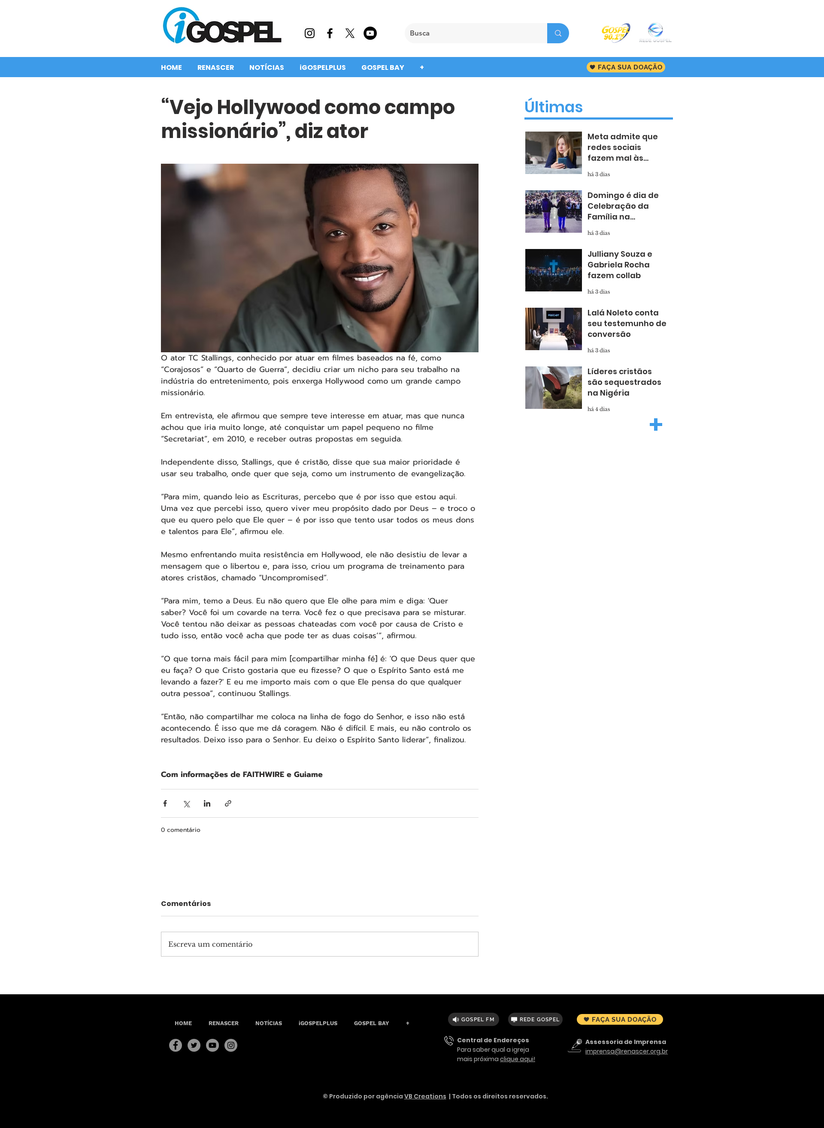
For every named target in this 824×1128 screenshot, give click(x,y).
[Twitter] (194, 1045)
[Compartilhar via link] (228, 803)
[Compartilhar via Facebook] (165, 803)
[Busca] (558, 33)
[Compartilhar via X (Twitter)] (186, 803)
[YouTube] (212, 1045)
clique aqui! (517, 1059)
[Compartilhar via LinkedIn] (207, 803)
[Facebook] (175, 1045)
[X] (350, 33)
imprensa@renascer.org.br (626, 1051)
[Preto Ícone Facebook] (329, 33)
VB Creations (425, 1096)
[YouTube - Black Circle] (370, 33)
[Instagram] (230, 1045)
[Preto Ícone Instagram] (309, 33)
